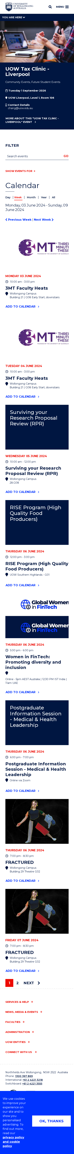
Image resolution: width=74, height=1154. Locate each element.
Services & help (17, 1002)
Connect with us (19, 1052)
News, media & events (21, 1012)
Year (44, 197)
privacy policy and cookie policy (13, 1142)
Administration (17, 1032)
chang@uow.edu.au (20, 108)
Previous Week (19, 219)
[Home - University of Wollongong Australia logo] (19, 7)
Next (29, 983)
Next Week (43, 219)
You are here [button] (12, 17)
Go (66, 156)
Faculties (12, 1022)
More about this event (32, 120)
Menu (60, 6)
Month (31, 197)
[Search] (50, 6)
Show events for (18, 171)
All (53, 197)
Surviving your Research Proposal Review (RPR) (33, 418)
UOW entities (15, 1042)
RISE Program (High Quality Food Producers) (35, 513)
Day (8, 197)
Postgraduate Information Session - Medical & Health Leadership (35, 716)
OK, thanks (51, 1121)
